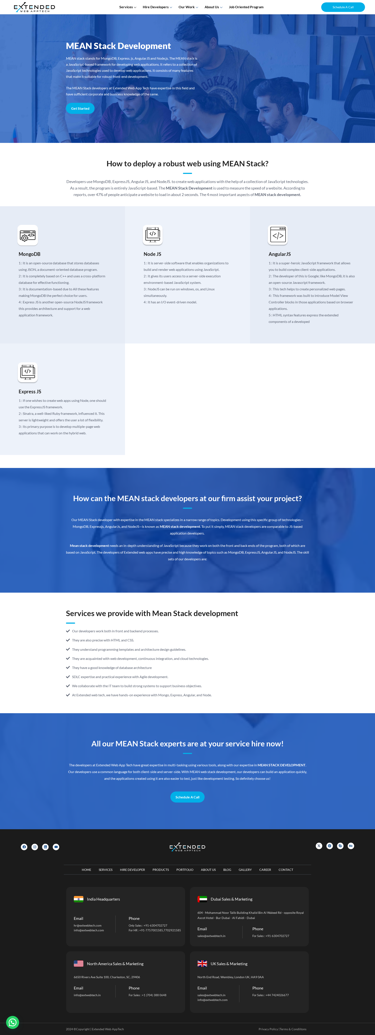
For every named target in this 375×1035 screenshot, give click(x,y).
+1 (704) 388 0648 (154, 995)
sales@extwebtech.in (211, 936)
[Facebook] (24, 847)
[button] (343, 7)
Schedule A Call (187, 797)
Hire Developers (156, 7)
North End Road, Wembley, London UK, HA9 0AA (230, 977)
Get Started (80, 108)
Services (126, 7)
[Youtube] (56, 847)
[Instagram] (34, 847)
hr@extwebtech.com (88, 925)
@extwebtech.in (90, 995)
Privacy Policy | (269, 1029)
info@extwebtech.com (89, 930)
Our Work (187, 7)
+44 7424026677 (277, 995)
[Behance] (351, 846)
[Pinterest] (329, 846)
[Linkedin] (45, 847)
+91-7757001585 (151, 930)
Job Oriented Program (246, 7)
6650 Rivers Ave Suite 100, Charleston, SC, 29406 (107, 977)
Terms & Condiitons (293, 1029)
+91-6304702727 (155, 925)
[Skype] (340, 846)
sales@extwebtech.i (210, 995)
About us (212, 7)
